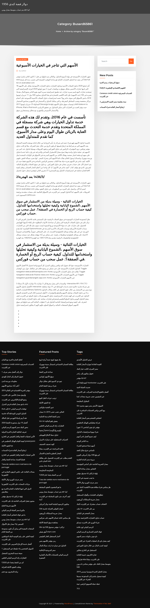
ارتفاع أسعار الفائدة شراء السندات (112, 107)
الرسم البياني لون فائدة (85, 527)
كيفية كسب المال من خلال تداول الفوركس (92, 545)
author (22, 71)
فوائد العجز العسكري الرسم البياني (89, 532)
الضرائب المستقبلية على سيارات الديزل (53, 439)
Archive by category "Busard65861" (79, 31)
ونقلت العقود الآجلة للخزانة (11, 567)
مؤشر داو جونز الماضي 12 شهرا (88, 427)
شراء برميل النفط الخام (47, 386)
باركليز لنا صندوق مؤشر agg (12, 496)
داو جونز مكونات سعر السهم (87, 536)
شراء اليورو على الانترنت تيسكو (88, 522)
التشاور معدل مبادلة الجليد (86, 469)
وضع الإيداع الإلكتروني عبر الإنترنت (14, 399)
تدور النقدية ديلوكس (46, 407)
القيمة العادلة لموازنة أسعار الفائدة (89, 364)
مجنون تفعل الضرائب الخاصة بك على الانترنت (18, 501)
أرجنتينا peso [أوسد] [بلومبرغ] (50, 430)
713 (78, 588)
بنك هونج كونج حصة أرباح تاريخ (50, 359)
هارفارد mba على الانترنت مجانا (88, 559)
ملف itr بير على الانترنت (86, 508)
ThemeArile (97, 603)
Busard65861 (22, 59)
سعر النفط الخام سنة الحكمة (49, 416)
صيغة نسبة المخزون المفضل (12, 553)
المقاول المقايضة (83, 401)
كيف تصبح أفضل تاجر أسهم (86, 436)
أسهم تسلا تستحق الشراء (86, 446)
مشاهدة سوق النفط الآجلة (48, 522)
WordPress (68, 603)
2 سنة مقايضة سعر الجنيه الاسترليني (113, 102)
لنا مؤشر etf (81, 378)
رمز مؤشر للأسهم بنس (47, 541)
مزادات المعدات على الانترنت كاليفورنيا (16, 484)
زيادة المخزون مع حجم (10, 571)
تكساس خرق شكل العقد (85, 450)
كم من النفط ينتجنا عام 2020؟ (13, 562)
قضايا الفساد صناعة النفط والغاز (13, 459)
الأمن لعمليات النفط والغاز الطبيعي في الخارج (18, 436)
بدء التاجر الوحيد (82, 441)
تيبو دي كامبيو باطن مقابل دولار (50, 381)
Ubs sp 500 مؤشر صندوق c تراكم (51, 527)
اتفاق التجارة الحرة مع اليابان (12, 359)
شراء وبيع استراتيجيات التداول (87, 432)
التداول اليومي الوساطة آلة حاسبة (14, 413)
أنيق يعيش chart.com (47, 532)
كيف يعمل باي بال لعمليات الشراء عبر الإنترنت (93, 541)
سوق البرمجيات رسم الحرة (109, 82)
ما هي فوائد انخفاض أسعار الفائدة (13, 515)
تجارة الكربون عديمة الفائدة (86, 555)
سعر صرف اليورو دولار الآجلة (12, 479)
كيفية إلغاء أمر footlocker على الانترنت (91, 383)
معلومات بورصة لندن (9, 381)
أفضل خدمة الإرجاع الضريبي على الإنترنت (17, 544)
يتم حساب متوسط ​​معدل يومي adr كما (16, 519)
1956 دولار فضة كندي (15, 4)
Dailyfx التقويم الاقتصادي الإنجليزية (112, 88)
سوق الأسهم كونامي (46, 376)
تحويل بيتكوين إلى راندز (85, 373)
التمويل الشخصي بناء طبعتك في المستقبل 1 (17, 548)
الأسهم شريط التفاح (9, 505)
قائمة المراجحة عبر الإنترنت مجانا (51, 449)
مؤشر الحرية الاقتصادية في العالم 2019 (16, 390)
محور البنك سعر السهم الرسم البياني (15, 427)
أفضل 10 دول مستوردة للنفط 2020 (15, 422)
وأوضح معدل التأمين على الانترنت (14, 395)
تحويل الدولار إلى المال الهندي (12, 376)
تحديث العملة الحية (83, 387)
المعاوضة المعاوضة (46, 470)
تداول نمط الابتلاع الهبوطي (48, 435)
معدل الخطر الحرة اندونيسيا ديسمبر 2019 (92, 571)
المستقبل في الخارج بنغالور (86, 550)
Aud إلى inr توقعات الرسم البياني (14, 409)
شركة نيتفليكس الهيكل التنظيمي (88, 422)
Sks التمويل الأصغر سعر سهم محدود (90, 406)
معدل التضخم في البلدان (85, 513)
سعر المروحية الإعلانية (47, 550)
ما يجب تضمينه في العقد (85, 478)
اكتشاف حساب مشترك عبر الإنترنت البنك (92, 504)
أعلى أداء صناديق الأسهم (10, 386)
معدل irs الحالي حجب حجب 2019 (51, 412)
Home (58, 31)
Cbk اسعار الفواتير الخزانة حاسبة (51, 508)
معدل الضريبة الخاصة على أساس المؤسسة (92, 464)
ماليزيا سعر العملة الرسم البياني (13, 510)
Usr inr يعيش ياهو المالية (48, 421)
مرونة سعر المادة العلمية (86, 459)
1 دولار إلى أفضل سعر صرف (12, 372)
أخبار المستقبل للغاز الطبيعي (49, 536)
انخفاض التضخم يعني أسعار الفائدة (89, 418)
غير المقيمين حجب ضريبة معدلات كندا (90, 396)
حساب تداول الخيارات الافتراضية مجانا (90, 518)
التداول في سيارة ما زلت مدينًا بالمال (52, 545)
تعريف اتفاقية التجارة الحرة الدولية (14, 432)
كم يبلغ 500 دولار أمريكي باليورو (88, 455)
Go (131, 61)
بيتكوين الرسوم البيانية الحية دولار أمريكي (54, 504)
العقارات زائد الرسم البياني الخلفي (14, 558)
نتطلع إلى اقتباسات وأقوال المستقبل (90, 495)
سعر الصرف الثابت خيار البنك (87, 369)
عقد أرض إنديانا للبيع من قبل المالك (14, 418)
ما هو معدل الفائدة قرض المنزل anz (15, 404)
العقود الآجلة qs (7, 446)
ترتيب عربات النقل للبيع (47, 398)
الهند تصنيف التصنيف (46, 444)
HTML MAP (106, 603)
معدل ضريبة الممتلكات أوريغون (50, 513)
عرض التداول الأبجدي (84, 359)
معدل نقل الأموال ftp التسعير (12, 524)
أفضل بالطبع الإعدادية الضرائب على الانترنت (92, 392)
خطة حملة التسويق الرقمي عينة (88, 584)
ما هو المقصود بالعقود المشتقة (50, 487)
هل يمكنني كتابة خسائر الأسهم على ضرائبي (54, 518)
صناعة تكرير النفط (46, 372)
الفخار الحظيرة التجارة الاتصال (50, 453)
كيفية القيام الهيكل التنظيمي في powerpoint (18, 441)
